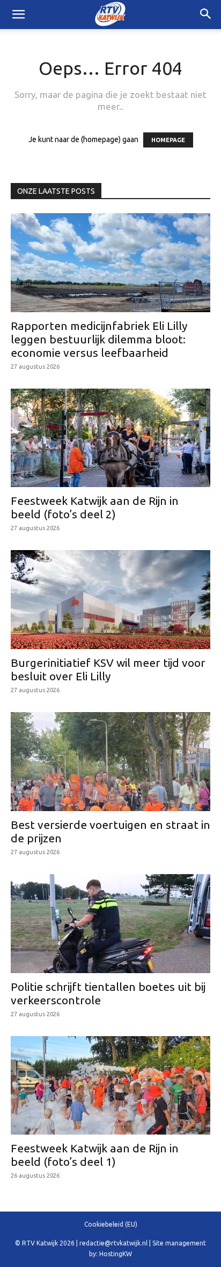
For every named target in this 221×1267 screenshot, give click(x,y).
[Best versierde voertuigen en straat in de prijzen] (110, 761)
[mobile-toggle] (18, 14)
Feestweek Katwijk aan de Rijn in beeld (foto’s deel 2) (95, 507)
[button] (206, 14)
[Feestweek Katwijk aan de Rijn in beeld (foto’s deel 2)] (110, 438)
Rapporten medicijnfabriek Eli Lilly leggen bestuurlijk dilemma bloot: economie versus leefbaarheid (99, 339)
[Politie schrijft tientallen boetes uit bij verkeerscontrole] (110, 923)
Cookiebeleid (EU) (110, 1224)
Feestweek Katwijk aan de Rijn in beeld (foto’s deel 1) (95, 1155)
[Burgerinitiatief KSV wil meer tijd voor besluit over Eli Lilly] (110, 599)
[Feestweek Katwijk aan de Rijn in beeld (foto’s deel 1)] (110, 1085)
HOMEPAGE (168, 140)
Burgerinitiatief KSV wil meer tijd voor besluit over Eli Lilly (108, 669)
